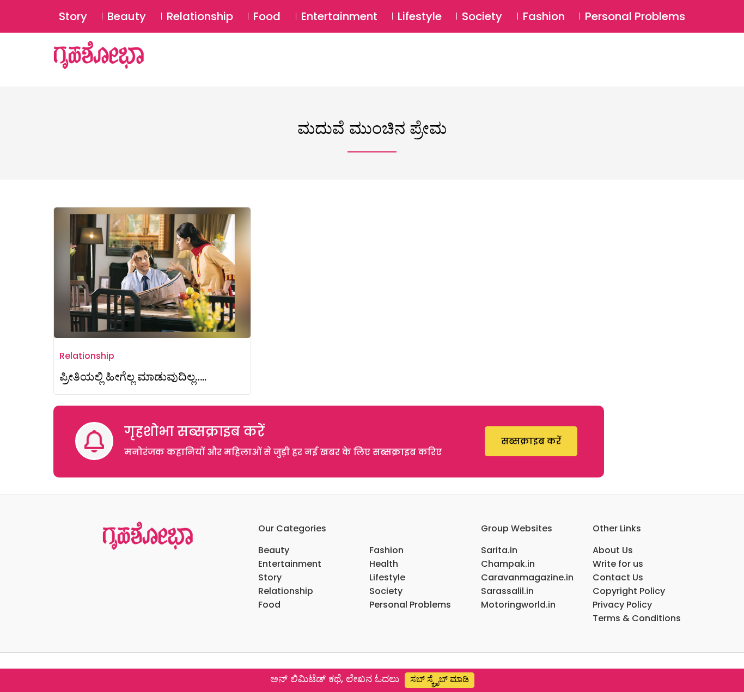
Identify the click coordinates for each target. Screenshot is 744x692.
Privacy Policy (622, 604)
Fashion (544, 16)
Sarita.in (499, 550)
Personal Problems (635, 16)
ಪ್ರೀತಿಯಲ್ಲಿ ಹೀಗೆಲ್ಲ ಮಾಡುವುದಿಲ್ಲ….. (132, 376)
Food (266, 16)
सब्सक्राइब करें (531, 441)
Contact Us (618, 577)
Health (383, 564)
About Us (613, 550)
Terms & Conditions (637, 618)
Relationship (200, 16)
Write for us (618, 564)
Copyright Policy (629, 591)
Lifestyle (420, 16)
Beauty (126, 16)
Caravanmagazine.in (527, 577)
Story (73, 16)
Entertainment (339, 16)
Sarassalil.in (507, 591)
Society (482, 16)
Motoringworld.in (518, 604)
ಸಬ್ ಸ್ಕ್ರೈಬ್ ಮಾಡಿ (439, 679)
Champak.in (508, 564)
